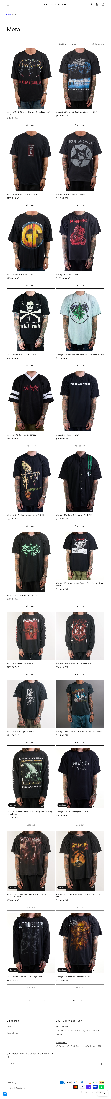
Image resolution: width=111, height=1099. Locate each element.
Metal (15, 14)
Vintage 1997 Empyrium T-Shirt (21, 731)
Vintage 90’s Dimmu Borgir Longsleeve (24, 977)
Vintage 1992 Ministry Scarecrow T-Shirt (25, 515)
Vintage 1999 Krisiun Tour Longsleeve (73, 663)
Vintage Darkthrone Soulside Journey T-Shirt (76, 112)
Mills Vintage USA (85, 1092)
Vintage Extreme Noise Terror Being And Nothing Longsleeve (29, 813)
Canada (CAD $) (16, 1088)
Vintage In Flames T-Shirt (67, 435)
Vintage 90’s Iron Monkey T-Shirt (71, 194)
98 (74, 1000)
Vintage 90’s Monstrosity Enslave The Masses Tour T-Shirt (79, 584)
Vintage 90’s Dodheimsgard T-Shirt (72, 812)
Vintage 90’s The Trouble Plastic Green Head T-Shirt (80, 355)
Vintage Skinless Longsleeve (20, 663)
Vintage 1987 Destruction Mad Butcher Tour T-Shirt (79, 731)
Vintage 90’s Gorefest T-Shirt (20, 274)
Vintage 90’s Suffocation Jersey (21, 435)
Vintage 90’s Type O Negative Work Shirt (74, 515)
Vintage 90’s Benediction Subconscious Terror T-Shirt (78, 895)
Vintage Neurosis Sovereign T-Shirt (23, 194)
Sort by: (62, 44)
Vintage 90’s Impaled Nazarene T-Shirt (73, 977)
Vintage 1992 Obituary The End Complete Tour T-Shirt (29, 113)
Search (10, 1026)
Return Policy (13, 1033)
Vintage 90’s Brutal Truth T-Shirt (21, 355)
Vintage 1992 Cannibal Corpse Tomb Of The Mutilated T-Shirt (27, 895)
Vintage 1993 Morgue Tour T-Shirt (22, 595)
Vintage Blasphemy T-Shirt (68, 274)
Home (8, 14)
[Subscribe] (52, 1064)
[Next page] (81, 1000)
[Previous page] (30, 1000)
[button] (8, 4)
